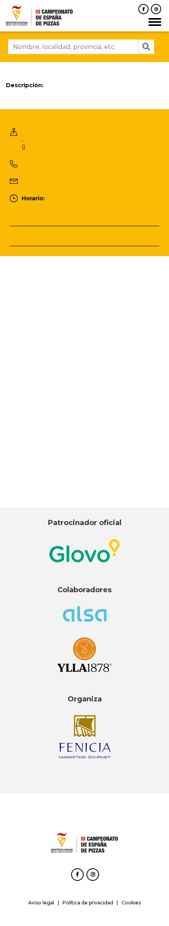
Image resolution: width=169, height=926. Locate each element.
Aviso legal (41, 903)
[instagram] (156, 9)
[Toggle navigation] (155, 21)
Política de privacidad (87, 903)
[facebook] (143, 9)
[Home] (39, 15)
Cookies (131, 903)
